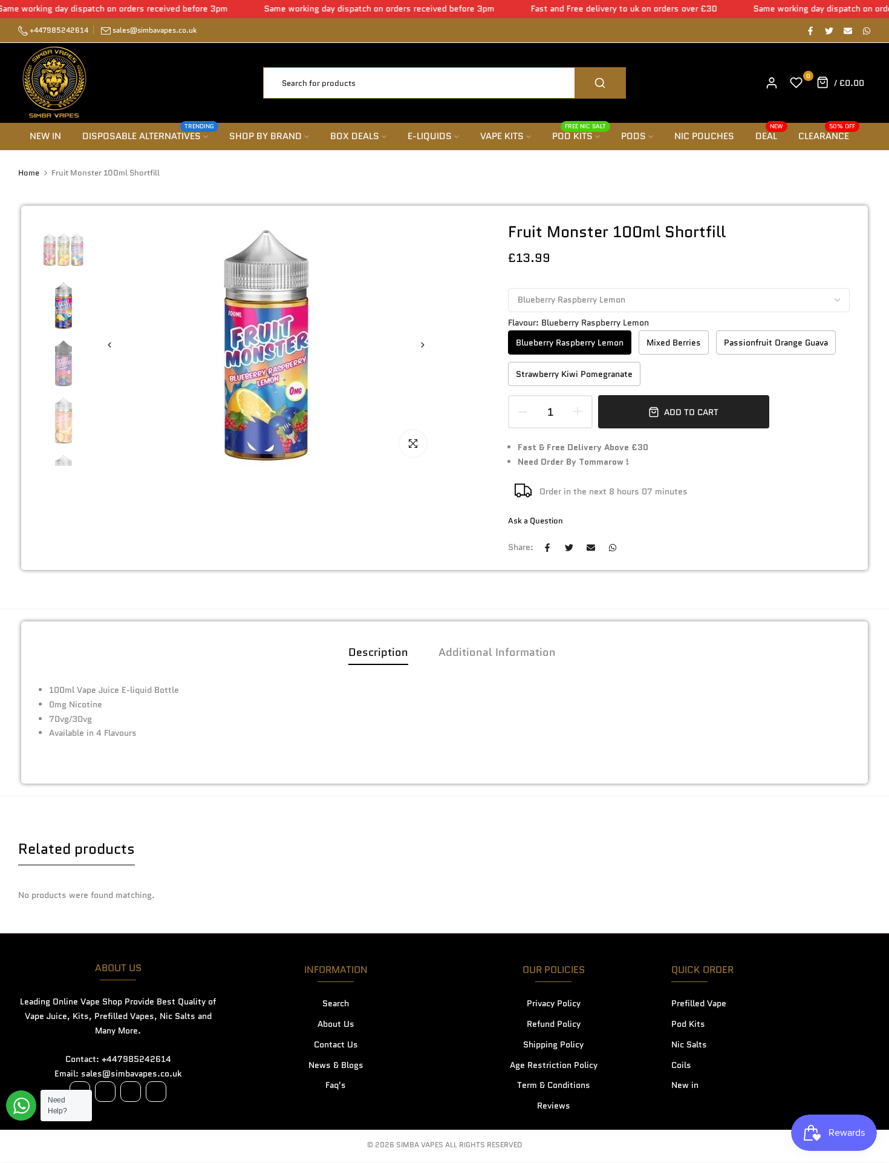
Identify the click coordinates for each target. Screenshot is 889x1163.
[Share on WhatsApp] (866, 30)
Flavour (578, 322)
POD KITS (579, 136)
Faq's (335, 1085)
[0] (796, 83)
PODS (633, 136)
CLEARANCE (827, 136)
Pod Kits (688, 1024)
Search (335, 1003)
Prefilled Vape (698, 1003)
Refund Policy (554, 1024)
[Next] (415, 345)
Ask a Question (535, 520)
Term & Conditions (553, 1085)
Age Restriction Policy (554, 1065)
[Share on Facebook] (810, 30)
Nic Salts (689, 1044)
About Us (336, 1024)
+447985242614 (58, 30)
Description (378, 652)
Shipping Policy (553, 1044)
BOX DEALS (354, 136)
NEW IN (45, 136)
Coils (681, 1065)
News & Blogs (335, 1065)
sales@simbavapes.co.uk (154, 30)
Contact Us (336, 1044)
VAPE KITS (502, 136)
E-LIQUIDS (430, 136)
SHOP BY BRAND (265, 136)
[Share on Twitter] (828, 30)
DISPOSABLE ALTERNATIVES (148, 136)
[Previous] (116, 345)
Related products (76, 848)
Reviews (553, 1105)
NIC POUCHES (704, 136)
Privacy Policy (554, 1003)
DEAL (769, 136)
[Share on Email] (847, 30)
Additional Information (497, 652)
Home (28, 173)
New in (684, 1085)
